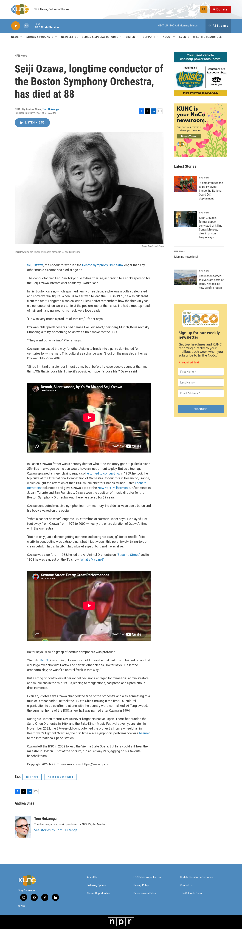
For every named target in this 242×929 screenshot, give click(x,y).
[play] (15, 26)
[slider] (31, 26)
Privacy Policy (141, 885)
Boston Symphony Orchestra (102, 265)
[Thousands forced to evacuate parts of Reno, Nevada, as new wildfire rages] (185, 277)
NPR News (21, 55)
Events (184, 36)
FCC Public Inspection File (148, 877)
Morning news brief (186, 256)
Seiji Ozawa (35, 265)
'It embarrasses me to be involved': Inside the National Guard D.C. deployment (211, 190)
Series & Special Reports (100, 36)
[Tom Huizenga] (23, 827)
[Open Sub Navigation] (21, 36)
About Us (92, 877)
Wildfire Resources (207, 36)
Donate (221, 9)
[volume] (26, 26)
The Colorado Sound (191, 893)
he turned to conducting (102, 473)
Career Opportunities (98, 893)
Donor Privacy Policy (145, 893)
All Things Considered (60, 776)
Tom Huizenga (50, 109)
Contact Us (186, 885)
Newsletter (69, 36)
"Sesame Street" (128, 555)
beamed (145, 733)
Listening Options (96, 885)
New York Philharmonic (114, 488)
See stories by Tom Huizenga (55, 830)
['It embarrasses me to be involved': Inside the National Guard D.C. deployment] (185, 184)
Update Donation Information (196, 877)
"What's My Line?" (92, 559)
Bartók (44, 660)
